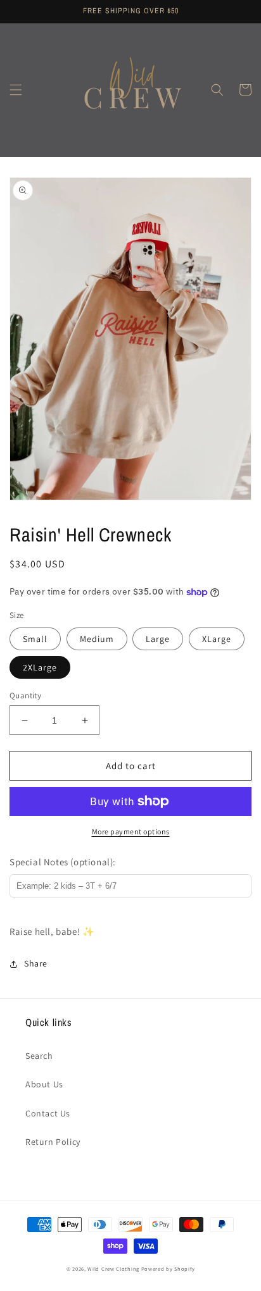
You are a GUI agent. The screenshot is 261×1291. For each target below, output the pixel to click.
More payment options (131, 831)
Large (158, 639)
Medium (97, 639)
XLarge (216, 639)
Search (39, 1055)
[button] (16, 90)
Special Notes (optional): (63, 862)
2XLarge (40, 667)
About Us (44, 1084)
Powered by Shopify (168, 1268)
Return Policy (52, 1141)
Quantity (25, 695)
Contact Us (47, 1113)
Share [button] (36, 963)
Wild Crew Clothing (113, 1268)
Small (35, 639)
